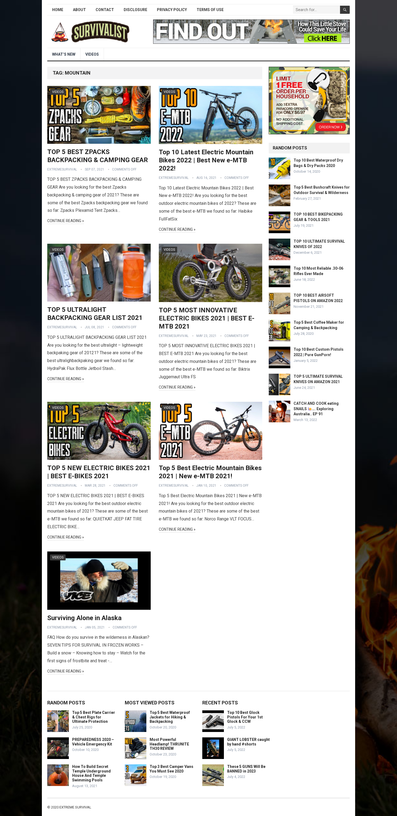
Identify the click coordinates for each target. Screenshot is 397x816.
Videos (92, 54)
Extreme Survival (75, 807)
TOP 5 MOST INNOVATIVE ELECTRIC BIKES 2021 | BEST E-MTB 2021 (206, 318)
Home (57, 10)
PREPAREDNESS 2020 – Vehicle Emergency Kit (93, 741)
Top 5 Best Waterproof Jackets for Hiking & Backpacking (170, 717)
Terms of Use (210, 10)
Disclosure (135, 10)
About (79, 10)
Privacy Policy (172, 10)
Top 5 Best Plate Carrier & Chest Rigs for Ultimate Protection (93, 717)
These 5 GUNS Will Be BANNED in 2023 (246, 768)
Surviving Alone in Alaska (84, 618)
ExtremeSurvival (62, 169)
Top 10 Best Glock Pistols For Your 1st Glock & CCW (245, 717)
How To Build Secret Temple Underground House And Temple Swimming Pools (91, 773)
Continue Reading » (65, 221)
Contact (105, 10)
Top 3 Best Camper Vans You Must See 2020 (171, 768)
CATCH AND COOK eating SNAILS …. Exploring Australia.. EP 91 (316, 408)
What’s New (63, 54)
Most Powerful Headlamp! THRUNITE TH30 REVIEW (169, 744)
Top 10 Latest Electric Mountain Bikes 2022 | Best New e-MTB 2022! (206, 160)
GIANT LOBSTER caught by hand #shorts (248, 741)
